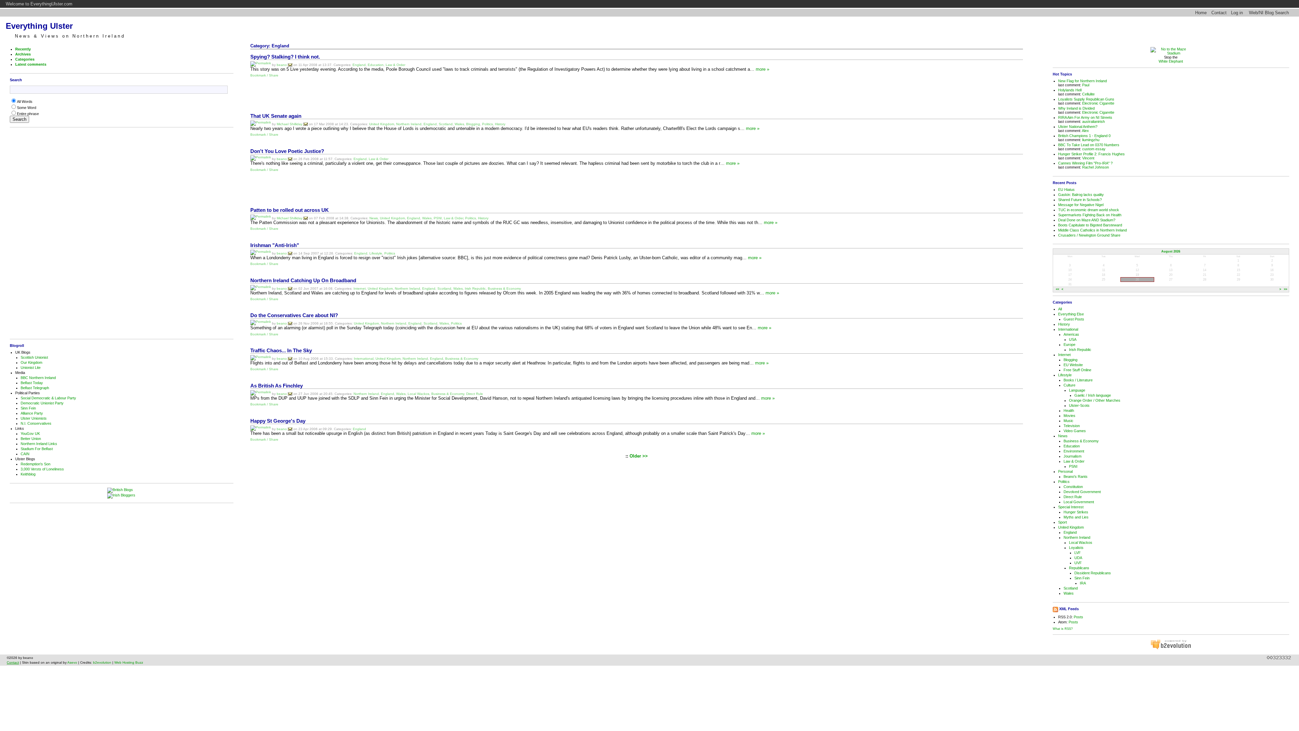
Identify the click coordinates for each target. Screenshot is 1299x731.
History (500, 124)
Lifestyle (375, 253)
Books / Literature (1078, 380)
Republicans (1079, 568)
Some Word (26, 108)
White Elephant (1171, 61)
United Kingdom (381, 124)
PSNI (438, 218)
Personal (1065, 471)
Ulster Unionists (34, 418)
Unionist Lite (31, 368)
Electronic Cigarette (1098, 103)
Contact (1219, 12)
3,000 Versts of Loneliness (42, 469)
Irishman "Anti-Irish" (274, 245)
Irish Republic (475, 288)
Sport (1062, 522)
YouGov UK (30, 433)
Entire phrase (28, 114)
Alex (1085, 131)
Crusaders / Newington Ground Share (1089, 235)
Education (376, 65)
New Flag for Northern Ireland (1082, 81)
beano (282, 65)
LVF (1077, 553)
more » (762, 69)
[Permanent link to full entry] (260, 65)
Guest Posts (1074, 319)
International (363, 358)
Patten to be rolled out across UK (289, 210)
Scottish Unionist (34, 357)
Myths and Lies (1076, 517)
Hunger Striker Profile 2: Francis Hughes (1091, 154)
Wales (459, 124)
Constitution (1073, 487)
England (359, 65)
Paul (1085, 85)
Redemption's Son (35, 464)
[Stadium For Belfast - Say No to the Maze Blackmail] (1170, 53)
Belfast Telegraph (35, 388)
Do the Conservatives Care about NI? (294, 315)
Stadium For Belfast (37, 449)
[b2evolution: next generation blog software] (1170, 648)
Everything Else (1071, 314)
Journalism (1072, 456)
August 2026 (1170, 251)
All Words (24, 101)
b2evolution (102, 662)
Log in (1237, 12)
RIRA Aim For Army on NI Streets (1085, 117)
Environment (1074, 451)
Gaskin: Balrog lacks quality (1081, 195)
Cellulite (1088, 94)
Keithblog (28, 474)
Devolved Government (1082, 492)
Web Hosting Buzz (128, 662)
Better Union (31, 439)
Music (1068, 421)
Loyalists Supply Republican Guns (1086, 99)
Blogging (473, 124)
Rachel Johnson (1095, 167)
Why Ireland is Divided (1076, 108)
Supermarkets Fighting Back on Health (1089, 215)
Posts (1078, 617)
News (373, 218)
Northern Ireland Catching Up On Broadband (303, 280)
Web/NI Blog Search (1269, 12)
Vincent (1088, 158)
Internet (360, 288)
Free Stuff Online (1077, 370)
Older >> (639, 456)
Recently (23, 49)
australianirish (1093, 121)
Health (1069, 410)
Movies (1069, 416)
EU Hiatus (1066, 189)
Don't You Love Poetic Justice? (287, 151)
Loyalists (1076, 548)
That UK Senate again (275, 116)
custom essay (1094, 149)
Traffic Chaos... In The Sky (281, 350)
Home (1201, 12)
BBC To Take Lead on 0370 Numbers (1088, 145)
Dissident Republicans (1092, 573)
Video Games (1075, 431)
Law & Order (395, 65)
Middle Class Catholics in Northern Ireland (1092, 230)
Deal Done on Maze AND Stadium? (1086, 220)
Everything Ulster (39, 25)
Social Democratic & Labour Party (48, 398)
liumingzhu (1090, 140)
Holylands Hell (1069, 90)
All (1060, 309)
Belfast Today (32, 383)
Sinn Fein (28, 408)
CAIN (25, 454)
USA (1072, 339)
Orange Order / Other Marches (1094, 400)
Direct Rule (474, 394)
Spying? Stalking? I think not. (285, 57)
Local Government (1079, 502)
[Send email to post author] (290, 65)
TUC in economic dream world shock (1088, 210)
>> (1285, 289)
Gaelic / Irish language (1092, 395)
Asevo (72, 662)
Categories (25, 59)
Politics (487, 124)
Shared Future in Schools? (1080, 200)
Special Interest (1071, 507)
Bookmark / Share (264, 75)
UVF (1078, 563)
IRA (1083, 583)
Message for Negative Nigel (1080, 205)
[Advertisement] (120, 233)
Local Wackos (418, 394)
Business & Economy (504, 288)
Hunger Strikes (1076, 512)
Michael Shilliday (289, 124)
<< (1057, 289)
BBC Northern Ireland (38, 378)
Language (1077, 390)
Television (1072, 426)
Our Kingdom (31, 362)
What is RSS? (1063, 628)
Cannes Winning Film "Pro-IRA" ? (1085, 163)
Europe (1069, 344)
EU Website (1073, 365)
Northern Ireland (408, 124)
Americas (1071, 334)
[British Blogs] (121, 490)
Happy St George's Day (277, 421)
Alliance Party (32, 413)
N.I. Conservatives (36, 423)
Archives (23, 54)
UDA (1078, 558)
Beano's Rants (1076, 476)
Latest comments (30, 64)
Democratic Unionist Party (42, 403)
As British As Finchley (276, 386)
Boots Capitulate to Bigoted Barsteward (1090, 225)
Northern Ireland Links (39, 444)
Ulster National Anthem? (1077, 127)
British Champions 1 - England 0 (1084, 136)
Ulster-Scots (1079, 405)
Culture (1069, 385)
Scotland (446, 124)
